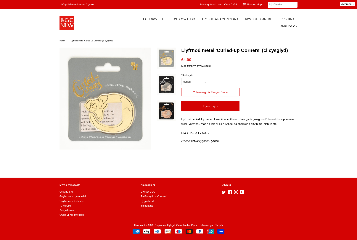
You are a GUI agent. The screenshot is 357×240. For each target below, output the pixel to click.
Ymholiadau (147, 205)
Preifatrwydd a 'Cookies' (153, 196)
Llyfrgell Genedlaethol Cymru (77, 4)
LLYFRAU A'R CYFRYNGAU (220, 19)
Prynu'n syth (210, 106)
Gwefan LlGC (148, 191)
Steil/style (187, 75)
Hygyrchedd (147, 201)
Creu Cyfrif (230, 4)
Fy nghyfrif (65, 205)
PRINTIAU (287, 19)
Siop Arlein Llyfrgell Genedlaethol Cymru (176, 225)
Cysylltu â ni (66, 191)
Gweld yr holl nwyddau (72, 214)
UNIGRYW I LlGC (184, 19)
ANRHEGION (289, 26)
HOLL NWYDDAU (154, 19)
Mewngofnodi (208, 4)
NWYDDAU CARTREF (259, 19)
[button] (347, 4)
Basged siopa (255, 4)
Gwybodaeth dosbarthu (72, 201)
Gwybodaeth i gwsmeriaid (73, 196)
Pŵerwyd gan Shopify (211, 225)
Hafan (62, 41)
